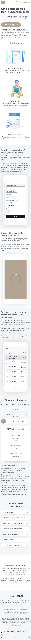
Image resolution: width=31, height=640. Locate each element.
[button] (16, 279)
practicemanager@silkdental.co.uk (16, 574)
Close (15, 638)
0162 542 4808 (16, 572)
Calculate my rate (11, 24)
